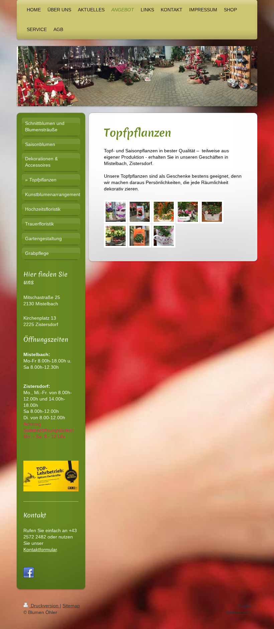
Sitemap (71, 605)
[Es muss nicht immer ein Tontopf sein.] (115, 211)
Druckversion (44, 605)
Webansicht (238, 612)
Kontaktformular (40, 549)
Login (245, 605)
